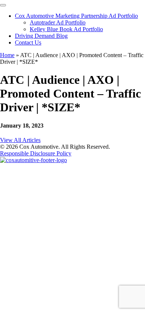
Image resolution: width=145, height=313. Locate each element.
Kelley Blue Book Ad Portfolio (66, 29)
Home (7, 55)
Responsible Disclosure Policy (35, 153)
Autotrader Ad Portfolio (58, 22)
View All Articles (20, 140)
